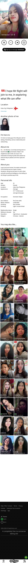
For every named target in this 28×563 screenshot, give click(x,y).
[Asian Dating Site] (14, 560)
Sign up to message (15, 49)
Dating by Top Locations (13, 508)
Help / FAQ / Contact (6, 506)
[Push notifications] (25, 557)
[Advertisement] (14, 71)
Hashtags (3, 510)
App (9, 510)
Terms (15, 506)
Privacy (21, 506)
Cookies (3, 508)
